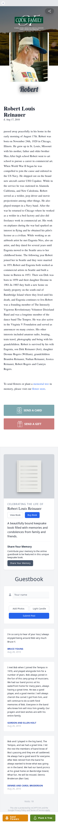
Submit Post (29, 615)
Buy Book (32, 514)
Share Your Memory (20, 563)
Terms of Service (37, 810)
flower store (38, 388)
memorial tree (41, 384)
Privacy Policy (20, 810)
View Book (15, 514)
